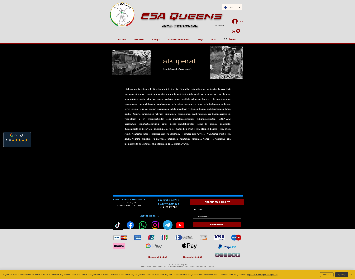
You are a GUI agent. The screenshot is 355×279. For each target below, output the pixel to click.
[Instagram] (155, 225)
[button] (236, 31)
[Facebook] (130, 225)
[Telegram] (168, 225)
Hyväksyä (342, 274)
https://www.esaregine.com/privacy (262, 274)
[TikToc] (118, 225)
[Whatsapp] (143, 225)
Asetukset (327, 274)
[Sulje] (351, 274)
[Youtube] (180, 225)
